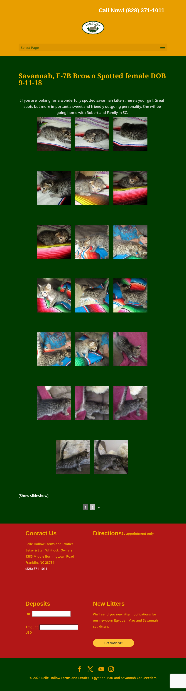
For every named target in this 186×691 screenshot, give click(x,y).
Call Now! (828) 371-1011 (131, 10)
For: (28, 614)
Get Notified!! (113, 643)
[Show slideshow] (34, 495)
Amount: (32, 627)
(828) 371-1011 (36, 568)
